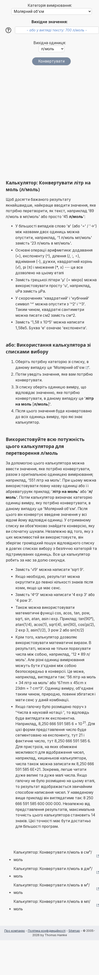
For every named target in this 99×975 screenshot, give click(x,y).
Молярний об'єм (69, 367)
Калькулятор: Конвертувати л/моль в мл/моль (51, 905)
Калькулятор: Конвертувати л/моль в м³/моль (51, 889)
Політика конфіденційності (47, 931)
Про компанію (14, 931)
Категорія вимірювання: (50, 5)
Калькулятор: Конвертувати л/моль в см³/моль (52, 856)
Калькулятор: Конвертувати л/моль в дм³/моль (53, 872)
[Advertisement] (49, 122)
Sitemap (74, 931)
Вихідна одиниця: (49, 43)
